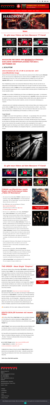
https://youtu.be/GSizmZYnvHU (9, 206)
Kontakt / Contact (4, 385)
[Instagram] (40, 1)
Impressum (3, 379)
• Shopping (3, 388)
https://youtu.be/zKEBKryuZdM (22, 342)
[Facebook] (37, 1)
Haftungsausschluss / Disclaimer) (7, 381)
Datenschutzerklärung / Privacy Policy (8, 383)
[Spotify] (42, 1)
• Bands (2, 394)
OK (25, 403)
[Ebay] (47, 1)
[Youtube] (45, 1)
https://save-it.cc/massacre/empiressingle (21, 291)
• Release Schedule (4, 397)
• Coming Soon (3, 392)
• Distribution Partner (5, 395)
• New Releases (3, 390)
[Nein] (48, 402)
